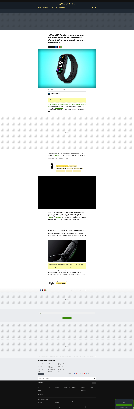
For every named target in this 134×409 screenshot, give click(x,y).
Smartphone (52, 28)
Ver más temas (41, 373)
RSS (82, 373)
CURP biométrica (83, 356)
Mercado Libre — (78, 168)
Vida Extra (48, 389)
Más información (75, 407)
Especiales (40, 366)
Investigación (40, 363)
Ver (67, 318)
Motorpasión (74, 387)
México (39, 371)
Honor (72, 28)
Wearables (54, 290)
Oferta (47, 28)
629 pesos (58, 101)
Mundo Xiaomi (40, 394)
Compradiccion (83, 390)
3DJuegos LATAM (49, 400)
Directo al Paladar (67, 387)
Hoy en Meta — (61, 283)
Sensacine (57, 387)
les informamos (59, 108)
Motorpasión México (74, 401)
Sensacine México (58, 400)
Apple (79, 28)
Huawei (63, 28)
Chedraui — (77, 170)
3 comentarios (51, 46)
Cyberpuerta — (61, 170)
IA (60, 28)
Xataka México (40, 400)
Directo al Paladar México (67, 401)
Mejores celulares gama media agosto (51, 356)
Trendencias (83, 387)
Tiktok (92, 7)
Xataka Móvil (40, 389)
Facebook (56, 47)
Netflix (75, 28)
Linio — (70, 168)
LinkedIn (87, 373)
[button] (55, 93)
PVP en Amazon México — (62, 166)
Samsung (67, 28)
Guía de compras (46, 7)
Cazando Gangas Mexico (61, 364)
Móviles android (61, 369)
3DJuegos (48, 387)
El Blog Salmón (92, 387)
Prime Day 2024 (40, 369)
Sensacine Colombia (57, 403)
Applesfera (40, 390)
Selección (67, 4)
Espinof (56, 389)
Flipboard (59, 47)
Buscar (94, 378)
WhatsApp (57, 28)
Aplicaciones (60, 366)
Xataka (39, 387)
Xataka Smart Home (40, 392)
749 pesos (57, 155)
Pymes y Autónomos (91, 389)
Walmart (50, 217)
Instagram (93, 7)
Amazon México (62, 7)
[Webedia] (93, 0)
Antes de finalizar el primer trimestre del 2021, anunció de (65, 104)
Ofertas (39, 7)
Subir (93, 382)
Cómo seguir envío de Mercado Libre (66, 356)
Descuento (64, 290)
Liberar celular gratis (90, 356)
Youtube (76, 373)
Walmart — (73, 166)
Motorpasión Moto (75, 389)
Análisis (49, 363)
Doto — (69, 170)
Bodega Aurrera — (61, 168)
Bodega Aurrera (57, 217)
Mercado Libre (54, 7)
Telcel (59, 371)
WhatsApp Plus (75, 356)
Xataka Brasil (40, 402)
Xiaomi (78, 290)
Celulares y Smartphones (50, 367)
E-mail (61, 47)
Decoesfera (83, 389)
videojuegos (50, 371)
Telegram (95, 7)
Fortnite (82, 28)
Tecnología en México (51, 369)
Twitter (57, 47)
